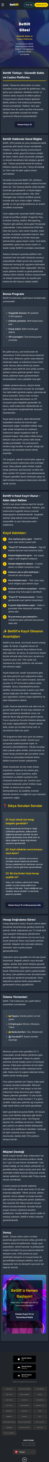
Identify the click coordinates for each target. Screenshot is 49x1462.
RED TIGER (9, 1400)
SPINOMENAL (40, 1389)
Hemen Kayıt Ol (24, 124)
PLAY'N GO (9, 1405)
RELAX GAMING (24, 1394)
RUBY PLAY (9, 1394)
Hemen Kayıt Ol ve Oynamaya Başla (24, 1315)
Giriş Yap (29, 5)
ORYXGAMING (24, 1405)
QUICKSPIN (40, 1400)
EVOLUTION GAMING (24, 1422)
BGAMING (9, 1427)
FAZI (40, 1416)
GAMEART (9, 1416)
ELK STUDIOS (40, 1422)
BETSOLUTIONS (24, 1427)
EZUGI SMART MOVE (9, 1422)
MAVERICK (9, 1411)
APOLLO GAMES (9, 1433)
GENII (40, 1411)
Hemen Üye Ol (41, 5)
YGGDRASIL (9, 1389)
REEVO (40, 1394)
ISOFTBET (24, 1411)
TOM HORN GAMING (24, 1389)
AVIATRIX (40, 1427)
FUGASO (24, 1416)
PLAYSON (25, 1400)
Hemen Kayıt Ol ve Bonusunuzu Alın (24, 905)
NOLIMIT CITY (40, 1405)
